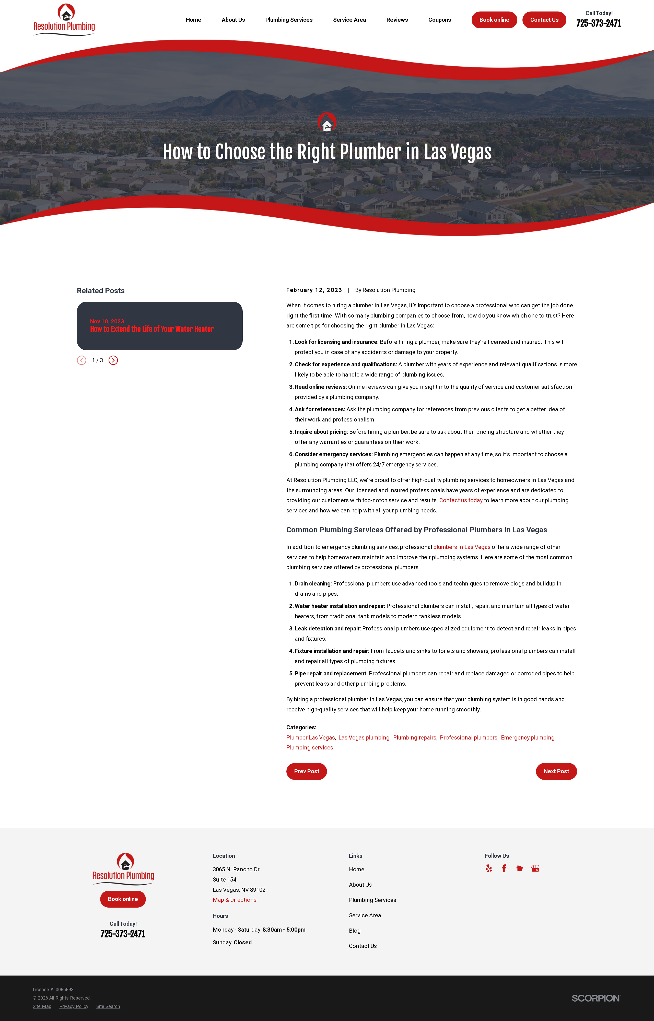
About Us (360, 885)
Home (356, 869)
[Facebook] (504, 868)
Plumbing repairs (414, 737)
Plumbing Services (372, 900)
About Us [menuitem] (233, 20)
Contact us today (461, 500)
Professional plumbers (468, 737)
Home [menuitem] (193, 20)
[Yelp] (489, 868)
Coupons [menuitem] (439, 20)
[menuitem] (42, 1006)
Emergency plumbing (528, 737)
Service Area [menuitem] (349, 20)
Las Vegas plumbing (364, 737)
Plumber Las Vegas (310, 737)
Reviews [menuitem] (397, 20)
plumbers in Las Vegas (462, 547)
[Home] (64, 19)
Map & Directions (234, 900)
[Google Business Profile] (535, 868)
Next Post (556, 771)
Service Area (365, 915)
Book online (494, 20)
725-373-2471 (599, 23)
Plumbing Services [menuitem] (289, 20)
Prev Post (306, 771)
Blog (355, 931)
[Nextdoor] (520, 868)
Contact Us (544, 20)
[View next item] (113, 360)
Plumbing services (309, 747)
